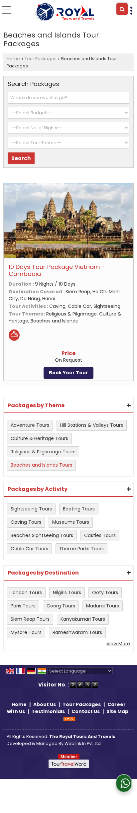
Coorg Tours (61, 605)
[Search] (122, 9)
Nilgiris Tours (67, 592)
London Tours (26, 592)
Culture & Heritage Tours (39, 438)
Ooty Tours (105, 592)
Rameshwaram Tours (77, 632)
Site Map (117, 711)
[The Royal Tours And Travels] (64, 12)
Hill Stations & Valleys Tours (91, 425)
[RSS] (69, 718)
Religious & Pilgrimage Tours (43, 451)
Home (13, 58)
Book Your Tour (68, 372)
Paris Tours (23, 605)
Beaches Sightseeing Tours (42, 535)
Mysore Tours (26, 632)
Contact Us (85, 711)
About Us (44, 704)
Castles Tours (100, 535)
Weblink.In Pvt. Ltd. (83, 743)
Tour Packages (41, 58)
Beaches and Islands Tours (41, 465)
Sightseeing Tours (31, 508)
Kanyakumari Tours (83, 619)
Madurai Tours (102, 605)
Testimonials (48, 711)
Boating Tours (79, 508)
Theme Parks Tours (81, 548)
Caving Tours (26, 522)
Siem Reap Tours (30, 619)
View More (118, 643)
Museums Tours (70, 522)
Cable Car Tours (29, 548)
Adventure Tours (30, 425)
